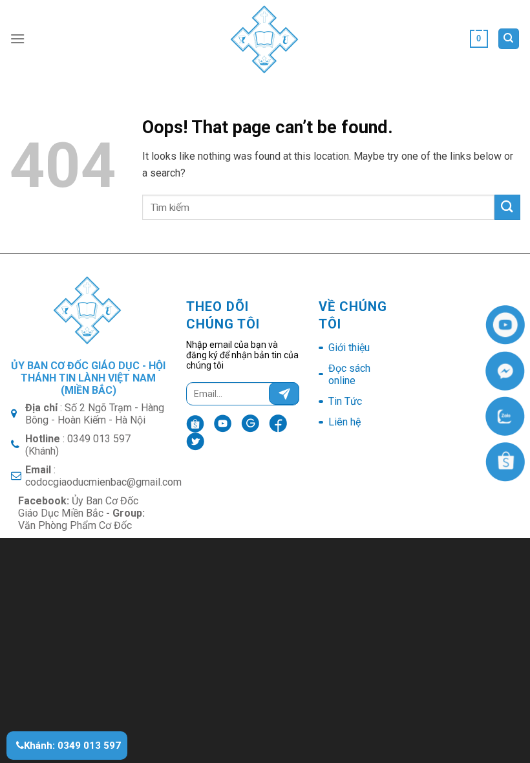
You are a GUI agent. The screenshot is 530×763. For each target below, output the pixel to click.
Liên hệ (344, 422)
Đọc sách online (349, 374)
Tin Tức (345, 401)
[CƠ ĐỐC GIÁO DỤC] (265, 39)
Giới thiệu (349, 347)
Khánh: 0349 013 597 (72, 745)
